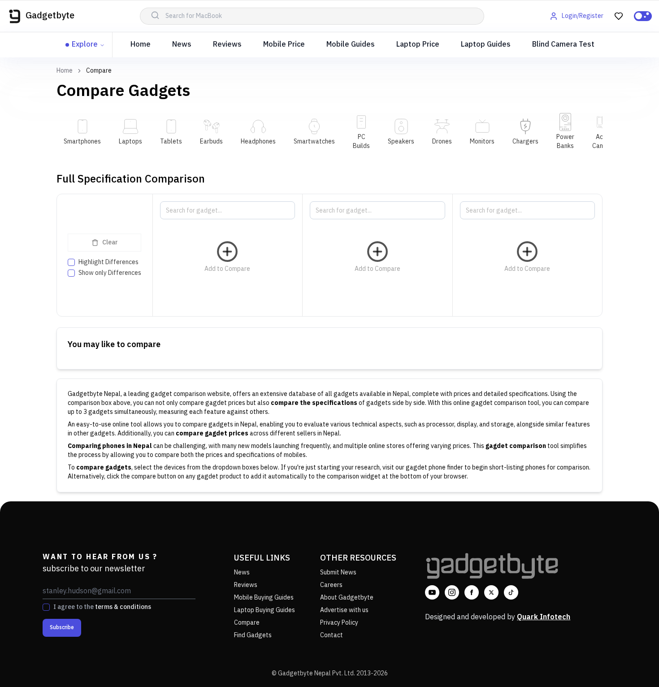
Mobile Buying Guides (264, 597)
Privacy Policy (339, 622)
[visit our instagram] (452, 592)
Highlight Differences (108, 262)
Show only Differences (109, 273)
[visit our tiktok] (511, 592)
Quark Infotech (543, 617)
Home (140, 45)
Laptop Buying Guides (264, 610)
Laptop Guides (486, 45)
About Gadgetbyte (346, 597)
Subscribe (62, 627)
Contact (331, 635)
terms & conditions (123, 607)
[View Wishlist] (618, 16)
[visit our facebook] (471, 592)
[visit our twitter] (491, 592)
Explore (85, 45)
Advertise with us (344, 610)
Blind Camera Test (563, 45)
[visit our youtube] (432, 592)
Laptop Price (417, 45)
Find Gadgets (253, 635)
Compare (247, 622)
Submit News (338, 572)
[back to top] (632, 664)
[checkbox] (71, 262)
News (181, 45)
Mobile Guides (350, 45)
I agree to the (102, 607)
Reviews (227, 45)
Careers (331, 585)
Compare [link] (99, 70)
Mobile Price (284, 45)
